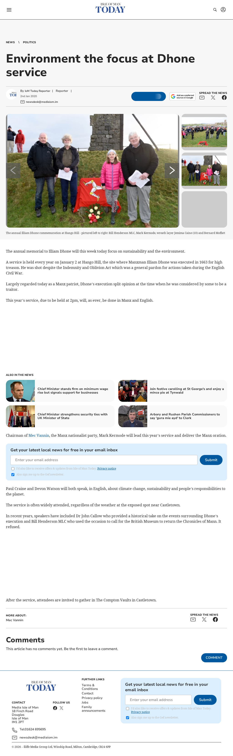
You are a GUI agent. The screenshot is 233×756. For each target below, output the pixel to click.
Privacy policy (92, 698)
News (10, 42)
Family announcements (93, 709)
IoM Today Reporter (37, 91)
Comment (214, 658)
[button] (9, 9)
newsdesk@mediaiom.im (39, 737)
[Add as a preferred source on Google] (182, 96)
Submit (211, 459)
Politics (29, 42)
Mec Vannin (38, 435)
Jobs (85, 702)
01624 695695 (35, 729)
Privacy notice (106, 468)
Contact (87, 693)
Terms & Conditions (90, 687)
